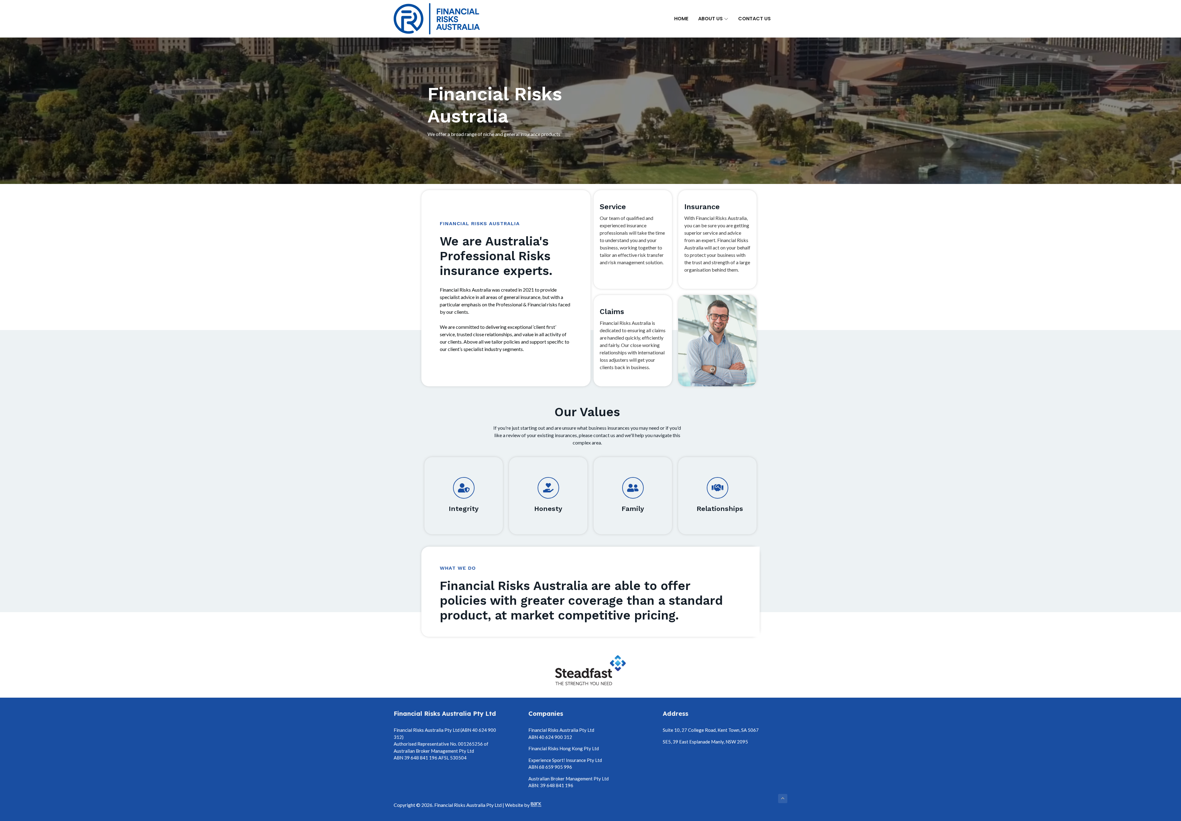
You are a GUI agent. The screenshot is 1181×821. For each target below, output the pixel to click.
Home (681, 18)
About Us (711, 18)
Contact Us (754, 18)
